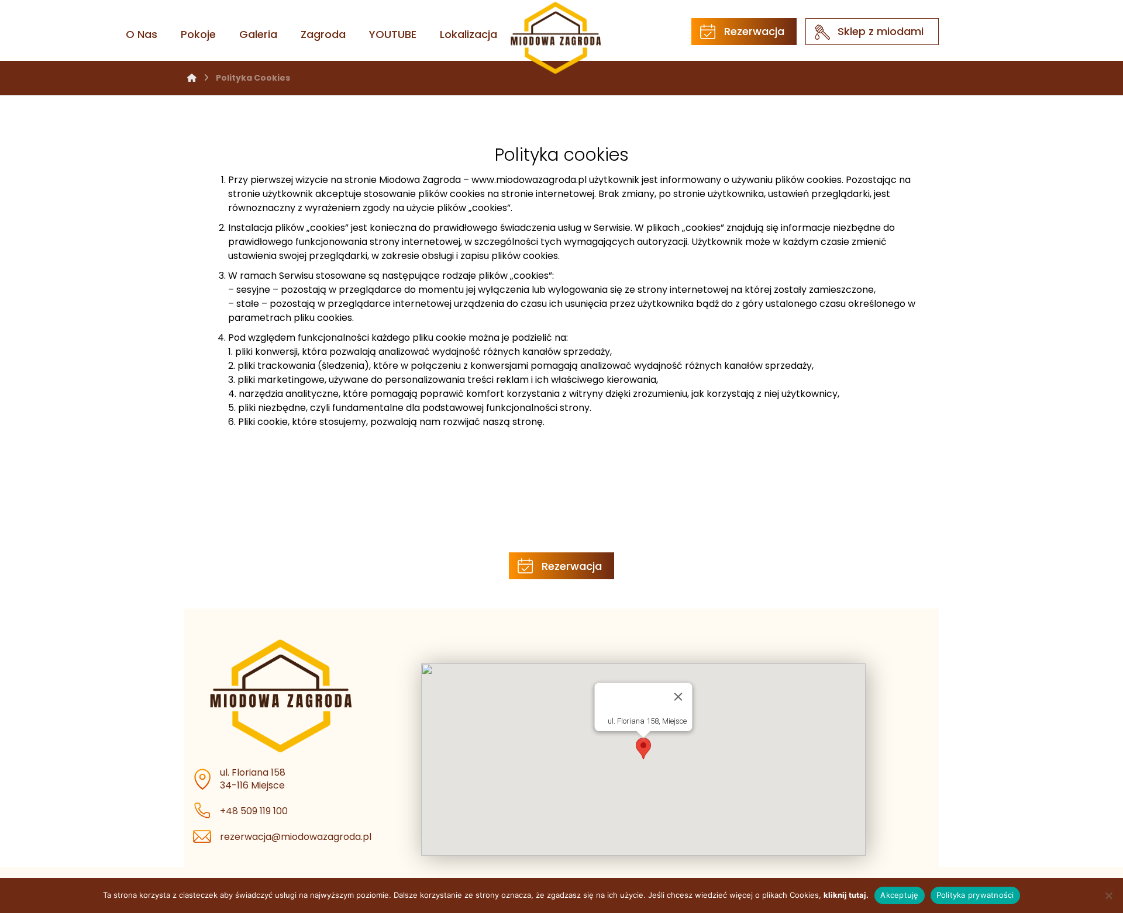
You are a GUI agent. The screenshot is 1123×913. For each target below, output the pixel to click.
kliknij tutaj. (846, 895)
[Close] (678, 697)
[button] (643, 748)
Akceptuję (899, 895)
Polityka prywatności (975, 895)
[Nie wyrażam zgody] (1108, 895)
